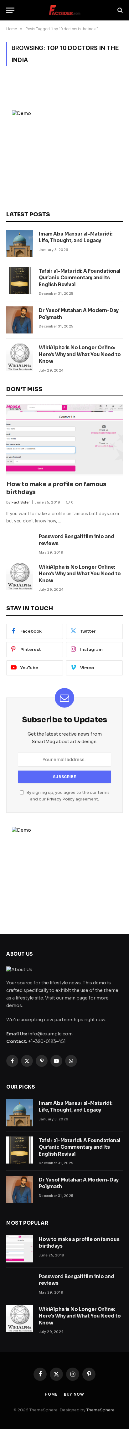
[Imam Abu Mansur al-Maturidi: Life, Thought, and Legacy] (19, 243)
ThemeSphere (100, 1410)
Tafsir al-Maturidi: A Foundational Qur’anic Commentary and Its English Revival (80, 278)
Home (51, 1394)
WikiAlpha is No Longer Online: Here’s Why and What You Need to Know (80, 354)
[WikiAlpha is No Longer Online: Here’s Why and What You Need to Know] (19, 357)
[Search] (119, 10)
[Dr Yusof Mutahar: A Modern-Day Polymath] (19, 319)
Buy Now (74, 1394)
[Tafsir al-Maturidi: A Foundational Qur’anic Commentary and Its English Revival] (19, 280)
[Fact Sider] (64, 10)
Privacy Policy (61, 799)
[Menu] (10, 10)
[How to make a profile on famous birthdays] (64, 439)
